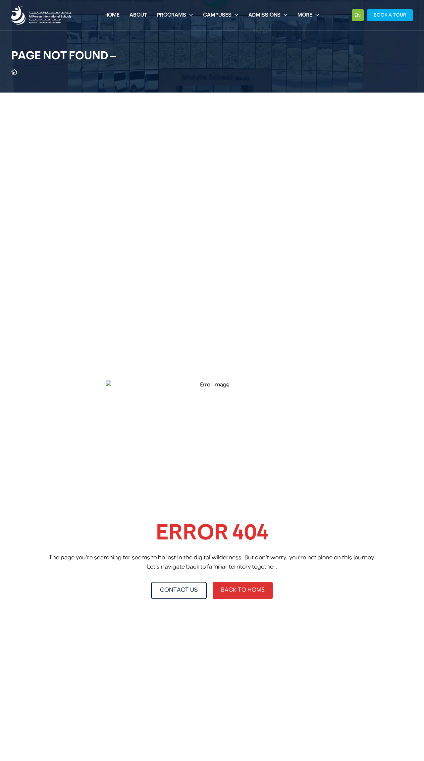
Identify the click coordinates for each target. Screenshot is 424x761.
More (304, 15)
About (138, 15)
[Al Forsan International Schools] (41, 15)
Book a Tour (390, 15)
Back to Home (243, 590)
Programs (171, 15)
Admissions (264, 15)
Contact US (179, 590)
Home (112, 15)
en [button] (357, 15)
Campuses (217, 15)
